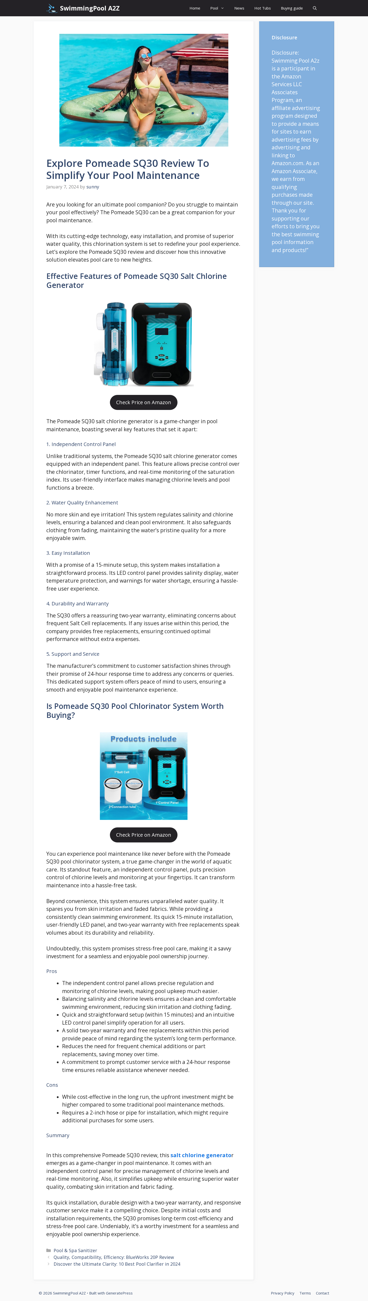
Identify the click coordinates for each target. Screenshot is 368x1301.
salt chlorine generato (200, 1155)
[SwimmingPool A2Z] (52, 8)
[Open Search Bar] (315, 8)
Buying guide (292, 8)
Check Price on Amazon (143, 402)
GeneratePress (119, 1292)
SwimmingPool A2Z (90, 8)
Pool (214, 8)
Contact (322, 1292)
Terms (305, 1292)
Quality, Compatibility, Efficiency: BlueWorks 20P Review (114, 1257)
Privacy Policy (282, 1292)
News (239, 8)
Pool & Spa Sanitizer (75, 1250)
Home (195, 8)
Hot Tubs (262, 8)
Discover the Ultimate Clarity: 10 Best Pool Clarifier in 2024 (117, 1264)
